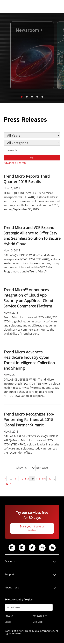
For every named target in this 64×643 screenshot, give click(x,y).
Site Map (38, 622)
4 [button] (37, 97)
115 (38, 478)
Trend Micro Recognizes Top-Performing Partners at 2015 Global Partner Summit (29, 419)
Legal (8, 622)
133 (6, 483)
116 (44, 478)
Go (31, 157)
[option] (32, 55)
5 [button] (42, 97)
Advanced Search (15, 163)
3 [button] (32, 97)
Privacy (9, 616)
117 (49, 478)
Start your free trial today (32, 528)
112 (21, 478)
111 (15, 478)
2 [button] (27, 97)
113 (27, 478)
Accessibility (40, 616)
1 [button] (22, 97)
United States (13, 607)
